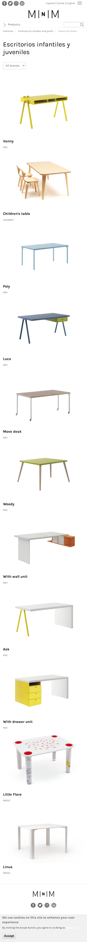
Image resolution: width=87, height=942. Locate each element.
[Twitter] (10, 3)
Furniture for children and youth (35, 31)
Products (14, 24)
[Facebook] (4, 3)
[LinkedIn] (22, 3)
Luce (7, 359)
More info (72, 927)
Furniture (8, 31)
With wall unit (15, 576)
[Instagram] (16, 3)
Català (60, 3)
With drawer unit (18, 721)
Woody (8, 504)
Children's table (16, 213)
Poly (6, 286)
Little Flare (12, 794)
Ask (6, 649)
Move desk (12, 431)
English (71, 3)
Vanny (8, 141)
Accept (9, 936)
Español (50, 3)
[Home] (43, 14)
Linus (8, 867)
